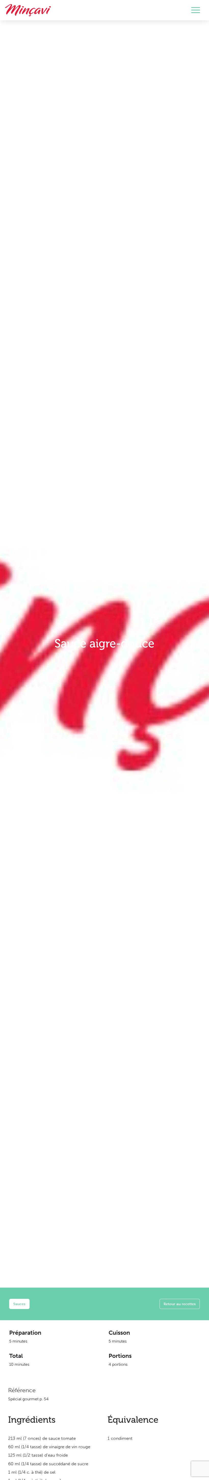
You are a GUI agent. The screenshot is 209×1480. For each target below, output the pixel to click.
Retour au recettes (180, 1304)
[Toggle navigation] (195, 10)
